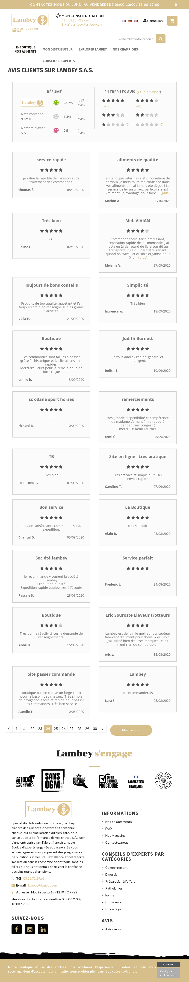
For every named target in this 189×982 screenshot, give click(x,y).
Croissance (113, 902)
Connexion (154, 21)
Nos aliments (26, 52)
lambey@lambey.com (43, 885)
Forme (109, 895)
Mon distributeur (58, 49)
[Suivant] (103, 729)
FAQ (108, 828)
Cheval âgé (113, 909)
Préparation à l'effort (120, 881)
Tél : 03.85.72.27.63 (76, 20)
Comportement (116, 867)
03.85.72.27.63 (33, 878)
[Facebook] (17, 929)
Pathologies (114, 888)
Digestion (112, 874)
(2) (161, 115)
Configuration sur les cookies (168, 973)
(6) (127, 115)
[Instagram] (30, 929)
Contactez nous (116, 842)
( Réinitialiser (148, 92)
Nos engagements (118, 822)
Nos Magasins (115, 835)
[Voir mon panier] (172, 21)
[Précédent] (9, 729)
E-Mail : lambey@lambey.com (82, 24)
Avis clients (113, 929)
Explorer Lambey (93, 49)
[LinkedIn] (43, 929)
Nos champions (125, 49)
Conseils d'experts (59, 61)
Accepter (168, 964)
